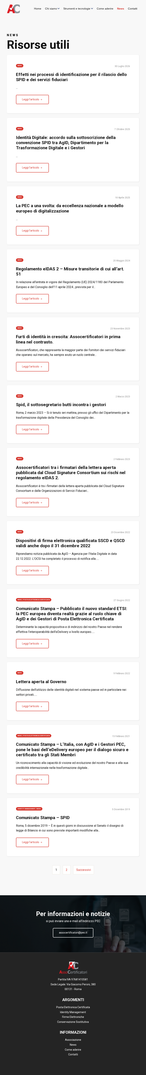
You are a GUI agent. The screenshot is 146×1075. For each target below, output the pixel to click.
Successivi (83, 870)
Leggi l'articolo (31, 99)
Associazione (73, 1039)
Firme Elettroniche (73, 1016)
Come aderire (105, 8)
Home (37, 8)
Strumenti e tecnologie (76, 8)
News (120, 8)
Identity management (26, 809)
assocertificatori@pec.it (73, 932)
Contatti (132, 8)
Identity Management (73, 1012)
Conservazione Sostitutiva (73, 1021)
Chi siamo (51, 8)
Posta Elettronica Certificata (36, 600)
